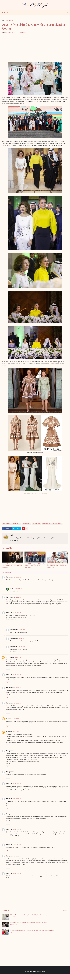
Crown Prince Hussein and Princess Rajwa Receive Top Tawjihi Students (12, 564)
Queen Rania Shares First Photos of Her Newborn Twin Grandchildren (57, 564)
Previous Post (6, 910)
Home (3, 20)
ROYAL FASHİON (46, 524)
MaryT (12, 588)
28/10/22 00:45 (17, 856)
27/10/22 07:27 (16, 731)
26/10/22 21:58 (17, 687)
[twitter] (12, 541)
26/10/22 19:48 (17, 597)
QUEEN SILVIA (26, 524)
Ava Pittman (10, 657)
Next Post (64, 910)
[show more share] (26, 528)
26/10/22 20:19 (22, 629)
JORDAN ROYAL (9, 20)
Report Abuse (41, 971)
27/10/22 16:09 (17, 829)
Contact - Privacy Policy (31, 971)
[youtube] (15, 541)
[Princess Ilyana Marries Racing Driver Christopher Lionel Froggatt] (5, 917)
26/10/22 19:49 (17, 612)
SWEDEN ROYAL (57, 524)
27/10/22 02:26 (17, 703)
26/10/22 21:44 (22, 638)
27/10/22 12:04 (17, 783)
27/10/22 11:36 (17, 771)
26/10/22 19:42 (17, 577)
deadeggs (9, 732)
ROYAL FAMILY (36, 524)
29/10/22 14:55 (17, 873)
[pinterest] (17, 541)
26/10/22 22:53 (22, 646)
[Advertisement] (35, 48)
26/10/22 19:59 (18, 657)
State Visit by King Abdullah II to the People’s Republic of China (35, 564)
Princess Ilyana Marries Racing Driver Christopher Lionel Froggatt (29, 915)
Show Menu (7, 13)
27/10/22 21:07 (17, 844)
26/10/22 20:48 (17, 674)
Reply (8, 583)
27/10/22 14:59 (17, 814)
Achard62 (9, 718)
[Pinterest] (23, 528)
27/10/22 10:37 (18, 588)
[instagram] (10, 541)
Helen (12, 535)
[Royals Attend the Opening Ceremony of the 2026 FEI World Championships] (5, 932)
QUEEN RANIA (17, 524)
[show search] (67, 13)
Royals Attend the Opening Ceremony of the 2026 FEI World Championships (32, 930)
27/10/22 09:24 (17, 750)
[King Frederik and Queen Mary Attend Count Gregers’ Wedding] (5, 924)
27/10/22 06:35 (16, 718)
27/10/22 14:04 (17, 798)
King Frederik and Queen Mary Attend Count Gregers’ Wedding (28, 922)
